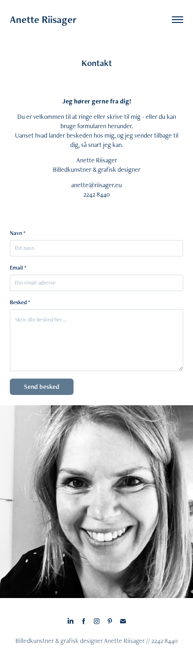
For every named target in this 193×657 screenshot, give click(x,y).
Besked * (20, 302)
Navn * (17, 233)
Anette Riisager (43, 19)
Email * (18, 267)
